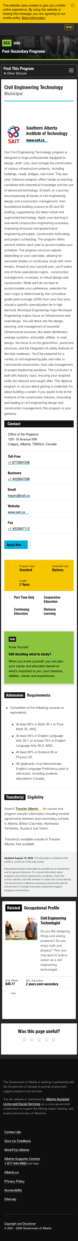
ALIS (26, 29)
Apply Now (14, 545)
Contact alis (12, 1131)
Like (46, 28)
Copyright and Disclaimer (20, 1223)
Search (56, 29)
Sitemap (10, 1199)
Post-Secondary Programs (23, 51)
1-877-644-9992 (15, 1163)
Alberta (11, 29)
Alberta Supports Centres (22, 1158)
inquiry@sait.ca (19, 495)
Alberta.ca (11, 1172)
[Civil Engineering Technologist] (21, 933)
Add (35, 29)
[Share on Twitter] (7, 109)
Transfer (26, 808)
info (11, 43)
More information (33, 17)
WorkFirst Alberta (16, 1149)
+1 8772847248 (19, 462)
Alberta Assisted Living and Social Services (36, 1101)
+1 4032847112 (19, 528)
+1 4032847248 (19, 478)
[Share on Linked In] (32, 109)
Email (44, 109)
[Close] (72, 5)
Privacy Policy (14, 1181)
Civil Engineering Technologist (53, 920)
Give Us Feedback (17, 1140)
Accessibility (13, 1190)
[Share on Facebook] (20, 109)
